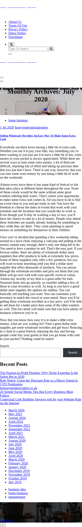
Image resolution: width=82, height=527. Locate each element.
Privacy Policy (18, 29)
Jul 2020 (7, 127)
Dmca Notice (17, 33)
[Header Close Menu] (1, 81)
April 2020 (15, 455)
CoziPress (6, 520)
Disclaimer (15, 37)
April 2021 (15, 433)
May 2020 (15, 452)
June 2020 (15, 448)
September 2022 (19, 429)
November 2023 (19, 425)
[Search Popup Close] (10, 54)
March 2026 (16, 410)
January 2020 (17, 467)
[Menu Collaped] (1, 77)
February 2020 (18, 463)
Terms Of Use (17, 25)
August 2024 (17, 418)
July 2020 (14, 444)
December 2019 (19, 471)
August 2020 (17, 440)
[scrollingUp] (2, 525)
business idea (17, 489)
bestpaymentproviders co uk (18, 388)
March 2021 (16, 437)
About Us (14, 22)
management (16, 497)
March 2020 (16, 459)
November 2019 (19, 474)
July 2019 (14, 482)
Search (4, 346)
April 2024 (15, 421)
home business (18, 120)
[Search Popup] (11, 44)
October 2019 (17, 478)
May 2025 (15, 414)
